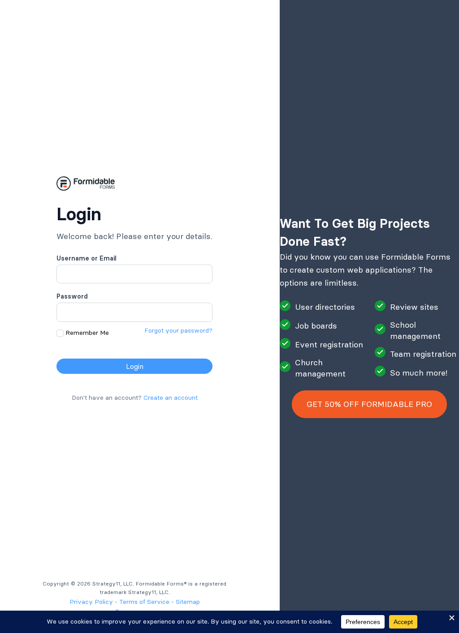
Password (72, 296)
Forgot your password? (178, 330)
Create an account (170, 397)
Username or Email (86, 258)
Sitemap (188, 602)
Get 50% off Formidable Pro (369, 404)
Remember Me (87, 333)
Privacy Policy (91, 602)
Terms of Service (144, 602)
